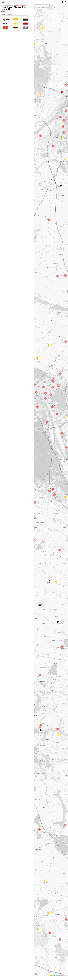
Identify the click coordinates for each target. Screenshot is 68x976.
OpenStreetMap (56, 975)
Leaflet (52, 975)
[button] (34, 517)
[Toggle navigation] (65, 2)
